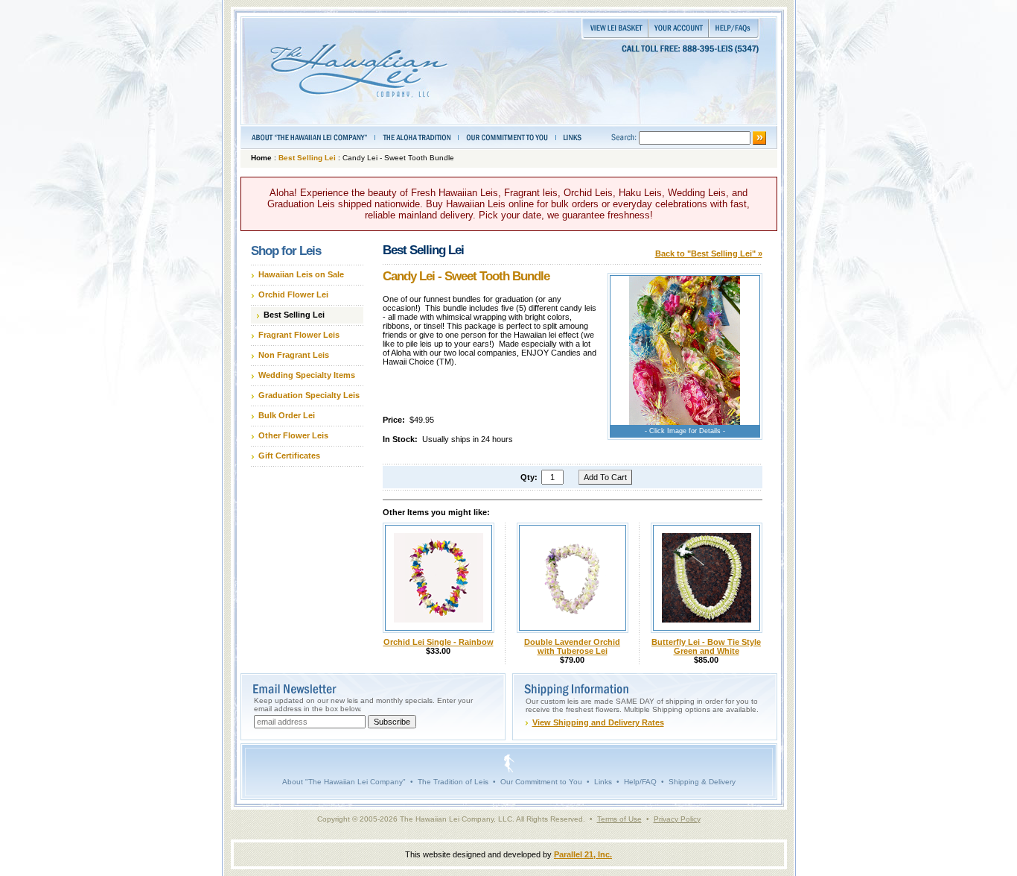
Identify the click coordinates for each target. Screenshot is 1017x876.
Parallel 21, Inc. (583, 854)
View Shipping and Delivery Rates (598, 722)
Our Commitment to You (541, 782)
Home (261, 158)
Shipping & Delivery (702, 782)
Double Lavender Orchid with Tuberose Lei (572, 646)
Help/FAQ (640, 782)
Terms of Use (619, 819)
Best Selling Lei (307, 158)
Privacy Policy (677, 819)
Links (603, 782)
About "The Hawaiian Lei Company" (344, 782)
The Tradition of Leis (453, 782)
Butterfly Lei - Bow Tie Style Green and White (706, 646)
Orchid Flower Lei (293, 294)
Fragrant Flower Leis (298, 334)
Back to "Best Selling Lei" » (708, 253)
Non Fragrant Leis (293, 354)
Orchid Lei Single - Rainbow (438, 641)
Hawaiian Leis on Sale (301, 274)
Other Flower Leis (293, 435)
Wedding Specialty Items (306, 375)
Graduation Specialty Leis (309, 395)
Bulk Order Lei (286, 415)
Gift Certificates (289, 455)
